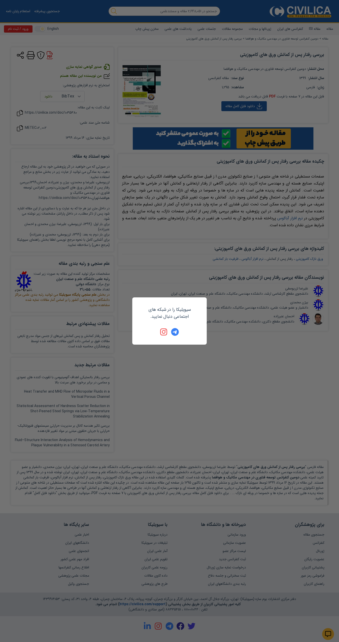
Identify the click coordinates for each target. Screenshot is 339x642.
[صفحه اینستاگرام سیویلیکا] (164, 332)
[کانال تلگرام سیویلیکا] (175, 332)
